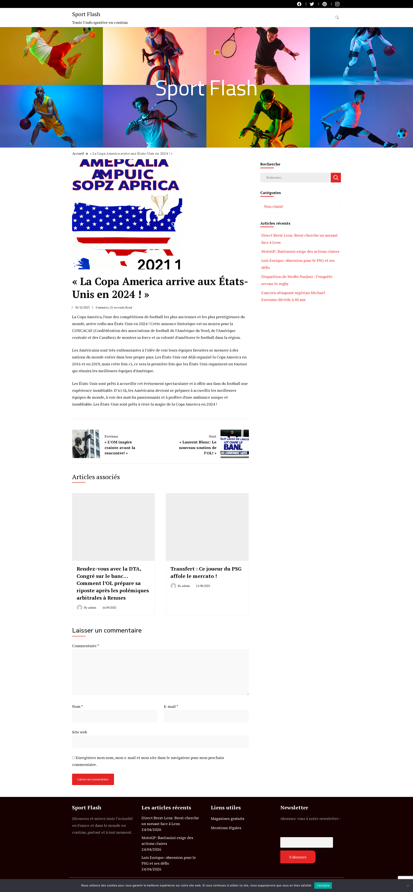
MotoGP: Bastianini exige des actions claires (300, 251)
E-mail (171, 706)
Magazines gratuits (227, 818)
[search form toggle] (337, 18)
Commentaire (85, 645)
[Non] (407, 885)
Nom (77, 706)
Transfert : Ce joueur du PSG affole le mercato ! (206, 572)
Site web (79, 732)
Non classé (273, 206)
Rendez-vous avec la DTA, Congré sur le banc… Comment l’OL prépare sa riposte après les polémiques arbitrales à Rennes (113, 583)
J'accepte (323, 885)
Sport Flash (86, 14)
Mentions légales (226, 827)
